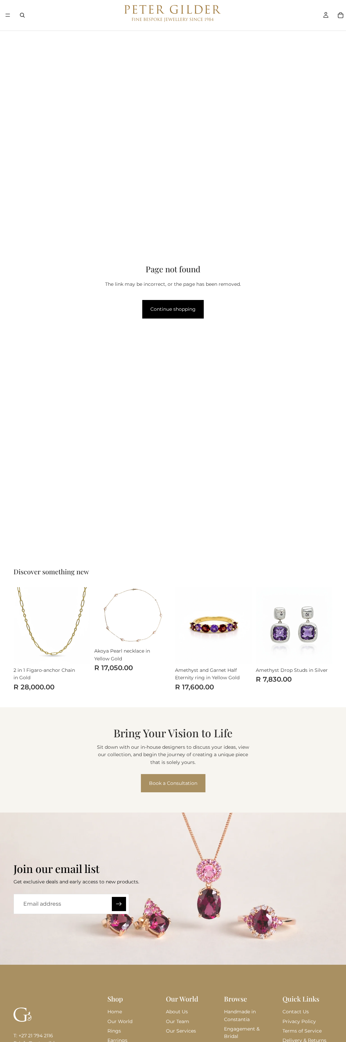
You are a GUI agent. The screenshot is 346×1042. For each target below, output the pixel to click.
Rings (114, 1031)
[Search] (22, 15)
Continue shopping (173, 309)
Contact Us (295, 1012)
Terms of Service (302, 1031)
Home (114, 1012)
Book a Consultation (173, 783)
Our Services (181, 1031)
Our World (119, 1021)
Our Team (177, 1021)
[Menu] (8, 15)
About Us (177, 1012)
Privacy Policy (299, 1021)
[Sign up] (119, 904)
